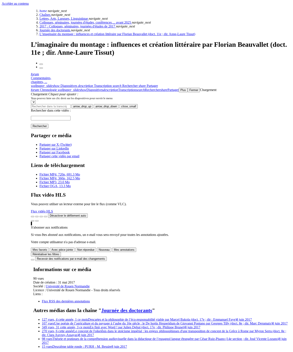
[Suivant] (41, 68)
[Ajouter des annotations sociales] (32, 221)
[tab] (54, 86)
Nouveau (104, 249)
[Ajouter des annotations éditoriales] (37, 221)
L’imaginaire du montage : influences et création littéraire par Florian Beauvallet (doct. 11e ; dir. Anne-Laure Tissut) (117, 34)
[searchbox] (51, 106)
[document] (161, 98)
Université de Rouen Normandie (68, 286)
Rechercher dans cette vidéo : (51, 110)
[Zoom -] (41, 216)
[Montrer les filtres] (37, 216)
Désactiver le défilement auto (68, 215)
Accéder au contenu (15, 3)
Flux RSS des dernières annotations (66, 301)
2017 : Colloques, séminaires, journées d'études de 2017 (77, 26)
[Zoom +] (45, 216)
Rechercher (40, 126)
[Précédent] (41, 64)
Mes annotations (124, 249)
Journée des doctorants (55, 30)
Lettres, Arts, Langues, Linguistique (64, 18)
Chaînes (45, 15)
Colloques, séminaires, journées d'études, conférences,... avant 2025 (85, 22)
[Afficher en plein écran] (32, 216)
